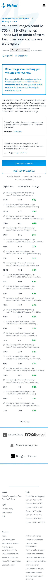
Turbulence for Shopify (35, 550)
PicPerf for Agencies (10, 557)
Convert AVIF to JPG (33, 511)
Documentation (8, 539)
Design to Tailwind (21, 153)
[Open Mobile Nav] (44, 5)
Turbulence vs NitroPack (36, 557)
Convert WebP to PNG (34, 503)
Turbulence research (10, 553)
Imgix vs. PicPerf (32, 565)
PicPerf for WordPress (34, 539)
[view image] (4, 193)
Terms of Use (7, 512)
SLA (3, 516)
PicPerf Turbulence (33, 536)
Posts (4, 536)
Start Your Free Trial (24, 163)
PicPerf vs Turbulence (34, 553)
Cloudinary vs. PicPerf (34, 568)
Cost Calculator (8, 565)
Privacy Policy (7, 509)
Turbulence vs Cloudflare (36, 561)
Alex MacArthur (8, 499)
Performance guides (10, 543)
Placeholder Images (34, 572)
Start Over (22, 55)
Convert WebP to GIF (34, 500)
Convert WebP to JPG (34, 507)
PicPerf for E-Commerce (11, 561)
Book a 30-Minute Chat (23, 171)
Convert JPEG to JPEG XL (35, 522)
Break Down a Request (35, 496)
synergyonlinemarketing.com (15, 18)
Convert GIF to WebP (34, 518)
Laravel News (18, 131)
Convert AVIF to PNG (34, 515)
